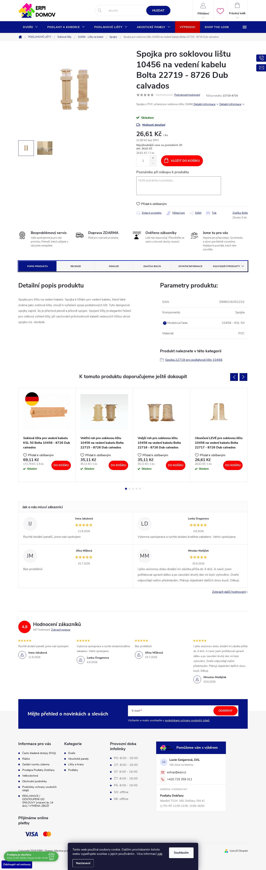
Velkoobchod (30, 776)
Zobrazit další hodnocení (229, 592)
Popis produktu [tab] (37, 266)
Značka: (240, 213)
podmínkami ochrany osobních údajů (187, 720)
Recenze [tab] (75, 266)
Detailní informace (204, 104)
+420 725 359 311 (179, 779)
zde (159, 854)
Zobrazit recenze (60, 630)
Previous (234, 377)
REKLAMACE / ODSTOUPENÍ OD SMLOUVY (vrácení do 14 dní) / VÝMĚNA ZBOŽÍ (37, 801)
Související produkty (226, 266)
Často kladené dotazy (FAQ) (39, 753)
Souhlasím (181, 853)
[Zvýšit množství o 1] (153, 158)
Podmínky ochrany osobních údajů (39, 788)
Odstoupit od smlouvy (17, 864)
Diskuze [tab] (114, 266)
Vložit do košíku (185, 161)
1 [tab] (126, 489)
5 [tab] (140, 489)
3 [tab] (133, 489)
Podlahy (73, 770)
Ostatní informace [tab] (190, 266)
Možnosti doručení (153, 125)
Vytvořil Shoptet (239, 851)
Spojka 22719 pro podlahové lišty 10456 (193, 360)
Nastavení (83, 863)
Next (243, 377)
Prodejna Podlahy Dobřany (38, 770)
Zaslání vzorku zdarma (35, 764)
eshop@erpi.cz (176, 772)
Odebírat (225, 711)
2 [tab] (129, 489)
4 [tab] (136, 489)
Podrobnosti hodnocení (187, 95)
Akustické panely (78, 758)
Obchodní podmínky (34, 781)
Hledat (158, 10)
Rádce (26, 759)
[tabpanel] (47, 435)
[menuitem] (30, 27)
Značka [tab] (152, 266)
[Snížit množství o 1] (153, 163)
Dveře (71, 753)
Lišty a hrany (76, 764)
